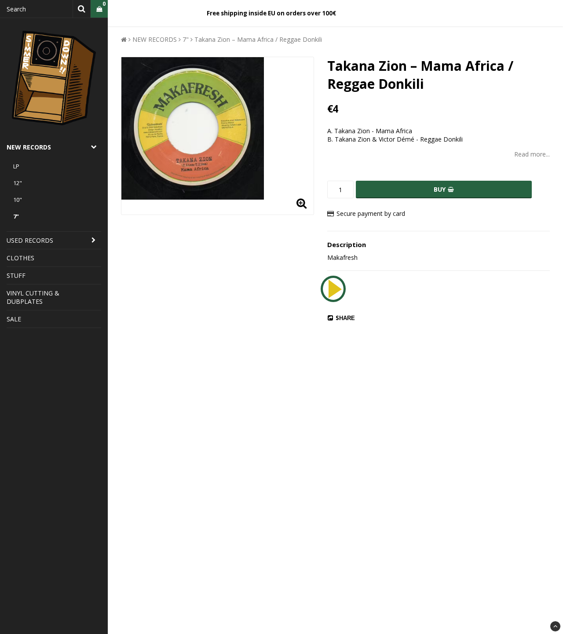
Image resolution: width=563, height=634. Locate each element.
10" (17, 200)
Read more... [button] (532, 154)
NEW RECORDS (29, 147)
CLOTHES (20, 258)
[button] (99, 9)
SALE (14, 319)
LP (16, 166)
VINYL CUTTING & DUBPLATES (33, 297)
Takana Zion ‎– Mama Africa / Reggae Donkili (258, 39)
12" (17, 183)
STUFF (16, 275)
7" (16, 216)
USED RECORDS (30, 240)
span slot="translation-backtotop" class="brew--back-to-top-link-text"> (555, 626)
